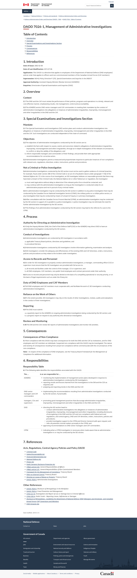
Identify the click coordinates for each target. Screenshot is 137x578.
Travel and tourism (29, 552)
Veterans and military (90, 552)
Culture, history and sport (61, 552)
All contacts (26, 538)
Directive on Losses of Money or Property (40, 477)
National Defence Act (33, 459)
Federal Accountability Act (35, 454)
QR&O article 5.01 (32, 469)
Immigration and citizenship (31, 548)
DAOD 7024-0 (31, 489)
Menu (26, 11)
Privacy (77, 573)
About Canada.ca (52, 573)
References (30, 53)
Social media (27, 573)
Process (29, 46)
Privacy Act (30, 462)
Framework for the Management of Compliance (43, 472)
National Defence (36, 16)
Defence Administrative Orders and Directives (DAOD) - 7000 (43, 19)
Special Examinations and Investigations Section (44, 43)
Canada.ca (26, 16)
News (55, 526)
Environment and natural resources (64, 545)
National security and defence (62, 548)
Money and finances (59, 567)
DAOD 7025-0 (31, 491)
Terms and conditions (66, 573)
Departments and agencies (61, 538)
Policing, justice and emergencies (63, 556)
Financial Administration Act (36, 457)
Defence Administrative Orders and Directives (73, 16)
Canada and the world (60, 563)
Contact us (26, 526)
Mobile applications (39, 573)
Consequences (31, 48)
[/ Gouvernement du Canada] (37, 4)
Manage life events (89, 559)
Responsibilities (32, 51)
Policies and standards (50, 16)
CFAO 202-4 (30, 496)
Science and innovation (90, 545)
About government (89, 538)
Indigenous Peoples (89, 548)
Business (26, 556)
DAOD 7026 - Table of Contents (72, 19)
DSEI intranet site (32, 504)
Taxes (25, 567)
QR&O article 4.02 (32, 467)
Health (25, 563)
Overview (29, 41)
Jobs (85, 526)
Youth (85, 556)
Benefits (25, 559)
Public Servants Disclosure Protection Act (40, 464)
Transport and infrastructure (62, 559)
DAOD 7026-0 (31, 480)
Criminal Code (31, 452)
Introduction (31, 38)
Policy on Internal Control (35, 474)
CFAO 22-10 (30, 494)
